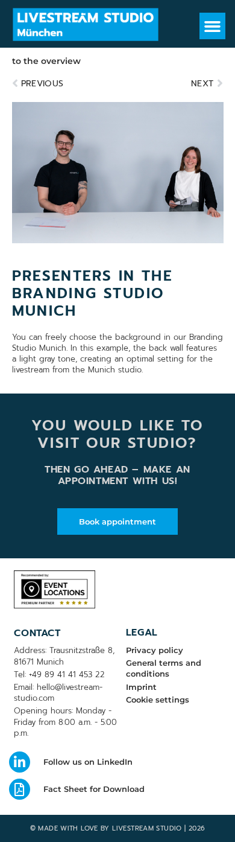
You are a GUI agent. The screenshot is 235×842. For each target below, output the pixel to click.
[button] (212, 26)
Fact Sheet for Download (94, 789)
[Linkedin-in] (19, 762)
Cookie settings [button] (157, 699)
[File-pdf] (19, 789)
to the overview (46, 61)
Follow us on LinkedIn (88, 762)
